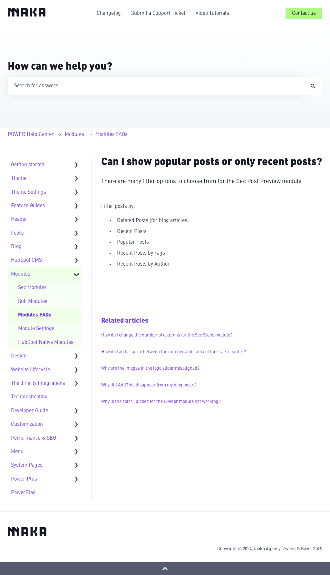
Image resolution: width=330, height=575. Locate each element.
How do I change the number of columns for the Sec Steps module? (166, 335)
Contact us (304, 13)
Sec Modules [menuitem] (32, 287)
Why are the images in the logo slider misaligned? (150, 368)
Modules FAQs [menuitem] (34, 315)
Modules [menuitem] (20, 274)
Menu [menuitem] (17, 451)
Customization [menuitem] (27, 424)
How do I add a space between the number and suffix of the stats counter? (173, 352)
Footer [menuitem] (18, 233)
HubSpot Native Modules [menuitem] (45, 342)
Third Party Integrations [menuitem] (38, 383)
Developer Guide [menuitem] (29, 411)
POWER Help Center (31, 134)
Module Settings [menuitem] (36, 328)
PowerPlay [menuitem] (23, 492)
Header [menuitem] (19, 219)
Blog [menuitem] (16, 246)
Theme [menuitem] (18, 178)
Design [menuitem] (19, 356)
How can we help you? (60, 67)
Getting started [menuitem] (27, 165)
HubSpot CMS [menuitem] (26, 260)
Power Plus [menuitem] (24, 479)
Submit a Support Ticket (158, 13)
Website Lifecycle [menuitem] (30, 370)
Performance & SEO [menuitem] (33, 438)
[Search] (313, 86)
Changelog (109, 13)
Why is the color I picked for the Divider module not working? (161, 401)
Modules (74, 134)
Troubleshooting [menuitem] (29, 397)
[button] (76, 165)
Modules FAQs (111, 134)
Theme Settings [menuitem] (28, 192)
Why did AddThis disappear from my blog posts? (149, 385)
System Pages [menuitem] (27, 465)
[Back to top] (165, 568)
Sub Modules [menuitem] (32, 301)
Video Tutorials (212, 13)
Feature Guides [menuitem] (28, 206)
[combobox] (156, 86)
